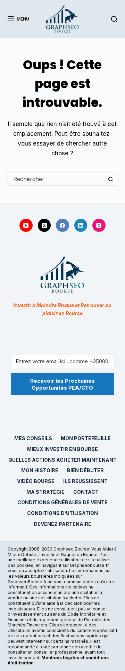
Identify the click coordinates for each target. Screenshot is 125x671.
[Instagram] (99, 225)
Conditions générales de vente (62, 502)
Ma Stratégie (45, 492)
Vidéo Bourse (36, 481)
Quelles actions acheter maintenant (62, 460)
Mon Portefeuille (86, 438)
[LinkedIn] (81, 225)
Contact (86, 492)
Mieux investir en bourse (62, 449)
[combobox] (56, 179)
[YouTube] (26, 225)
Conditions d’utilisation (62, 513)
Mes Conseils (33, 438)
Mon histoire (39, 470)
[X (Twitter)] (44, 225)
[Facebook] (62, 225)
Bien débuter (85, 470)
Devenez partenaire (62, 524)
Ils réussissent (85, 481)
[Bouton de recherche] (110, 179)
